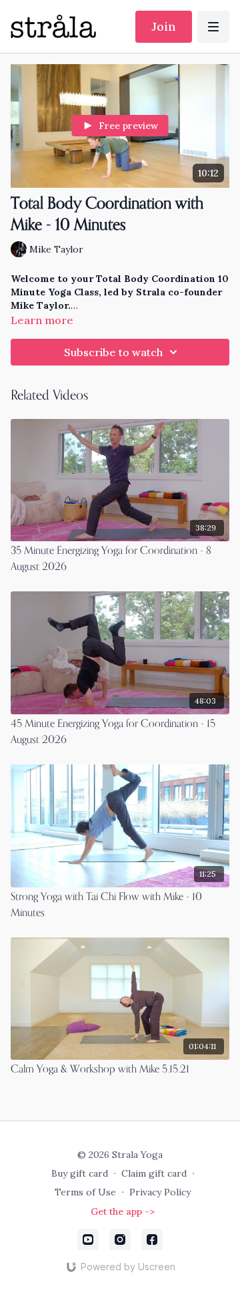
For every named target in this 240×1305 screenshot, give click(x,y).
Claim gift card (154, 1173)
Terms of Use (85, 1192)
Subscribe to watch (113, 352)
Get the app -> (123, 1211)
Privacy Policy (160, 1192)
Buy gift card (79, 1173)
